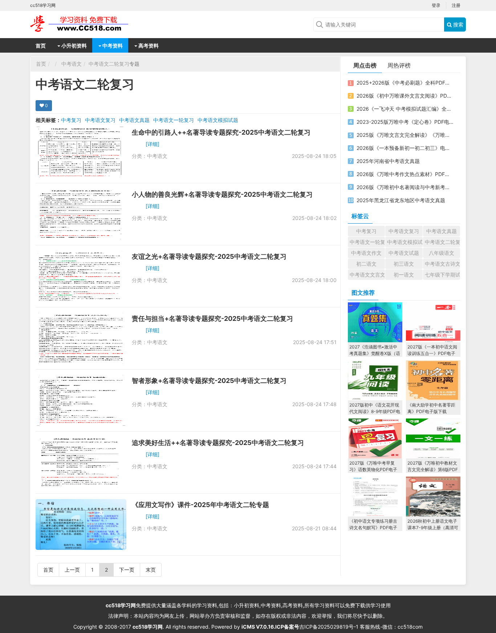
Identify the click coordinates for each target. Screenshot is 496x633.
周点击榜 (365, 65)
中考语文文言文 (367, 274)
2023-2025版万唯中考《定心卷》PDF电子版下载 (405, 122)
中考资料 (112, 45)
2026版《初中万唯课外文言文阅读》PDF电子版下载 (405, 96)
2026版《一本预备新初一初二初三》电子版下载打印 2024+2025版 (405, 148)
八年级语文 (441, 253)
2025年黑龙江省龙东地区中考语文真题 (401, 200)
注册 (456, 5)
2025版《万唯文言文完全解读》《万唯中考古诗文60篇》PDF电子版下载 (405, 135)
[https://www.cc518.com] (88, 23)
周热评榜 (399, 65)
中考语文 (71, 64)
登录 (436, 5)
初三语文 (404, 264)
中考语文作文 (366, 253)
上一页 (72, 570)
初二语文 (366, 264)
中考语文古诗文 (442, 264)
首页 (41, 45)
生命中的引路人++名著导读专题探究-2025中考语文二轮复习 (221, 132)
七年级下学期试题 (442, 274)
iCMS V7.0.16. (258, 627)
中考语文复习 (100, 120)
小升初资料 (73, 45)
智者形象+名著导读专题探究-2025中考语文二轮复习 (209, 380)
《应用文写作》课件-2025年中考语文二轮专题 (200, 505)
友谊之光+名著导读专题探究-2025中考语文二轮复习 (209, 256)
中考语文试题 (404, 253)
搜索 (457, 24)
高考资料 (148, 45)
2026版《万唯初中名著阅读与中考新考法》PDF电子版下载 (405, 187)
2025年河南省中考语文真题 (388, 161)
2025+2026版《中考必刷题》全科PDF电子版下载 (405, 82)
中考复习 (71, 120)
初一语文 (404, 274)
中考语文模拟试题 (218, 120)
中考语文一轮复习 (173, 120)
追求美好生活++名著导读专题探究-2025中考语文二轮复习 (218, 442)
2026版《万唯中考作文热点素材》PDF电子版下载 (405, 174)
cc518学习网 (121, 605)
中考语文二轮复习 (109, 64)
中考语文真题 (134, 120)
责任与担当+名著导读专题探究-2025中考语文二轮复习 (212, 318)
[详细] (152, 144)
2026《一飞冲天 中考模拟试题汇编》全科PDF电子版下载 (405, 109)
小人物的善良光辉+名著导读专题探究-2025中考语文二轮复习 (222, 194)
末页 (151, 570)
